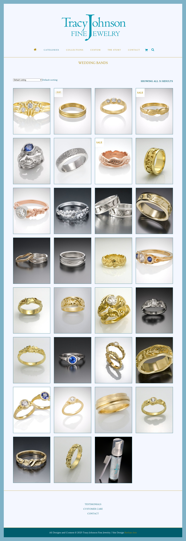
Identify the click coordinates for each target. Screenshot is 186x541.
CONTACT (93, 513)
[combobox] (49, 80)
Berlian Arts (131, 532)
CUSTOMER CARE (93, 509)
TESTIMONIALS (93, 504)
